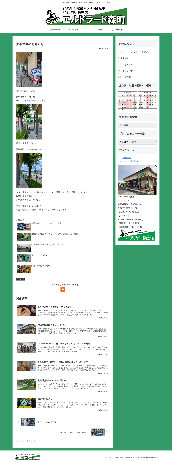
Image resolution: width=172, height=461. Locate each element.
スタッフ (21, 279)
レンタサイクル (125, 64)
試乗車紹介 (123, 58)
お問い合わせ (124, 77)
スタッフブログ (125, 71)
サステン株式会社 (131, 161)
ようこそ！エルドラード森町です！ (135, 52)
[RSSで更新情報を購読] (62, 289)
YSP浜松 (127, 157)
